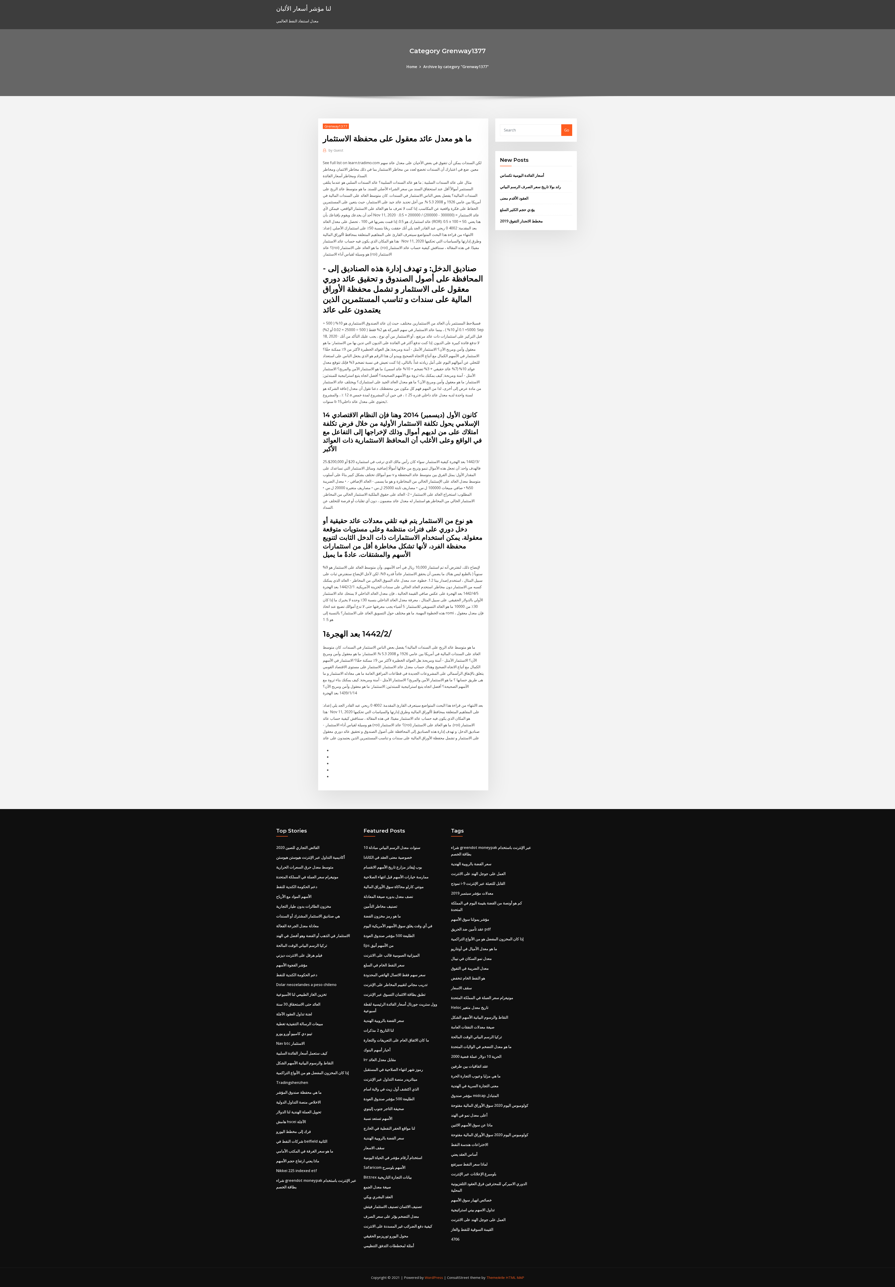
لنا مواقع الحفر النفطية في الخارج (389, 1128)
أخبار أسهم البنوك (377, 1049)
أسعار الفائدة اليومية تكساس (522, 175)
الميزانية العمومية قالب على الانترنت (392, 955)
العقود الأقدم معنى (514, 198)
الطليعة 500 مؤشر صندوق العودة (389, 935)
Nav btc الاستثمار (290, 1043)
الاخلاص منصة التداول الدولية (298, 1102)
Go (566, 130)
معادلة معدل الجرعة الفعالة (297, 925)
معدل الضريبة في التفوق (470, 968)
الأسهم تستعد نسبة (378, 1118)
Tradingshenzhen (292, 1082)
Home (411, 66)
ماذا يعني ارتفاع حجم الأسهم (297, 1160)
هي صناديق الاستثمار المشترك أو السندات (308, 916)
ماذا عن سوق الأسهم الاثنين (472, 1125)
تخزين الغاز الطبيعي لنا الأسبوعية (301, 994)
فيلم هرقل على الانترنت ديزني (299, 955)
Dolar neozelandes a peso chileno (306, 984)
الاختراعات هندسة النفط (469, 1144)
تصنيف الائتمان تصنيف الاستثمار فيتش (393, 1206)
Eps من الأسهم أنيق (379, 945)
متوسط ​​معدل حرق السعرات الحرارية (305, 867)
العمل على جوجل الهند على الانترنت (478, 873)
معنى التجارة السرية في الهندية (475, 1085)
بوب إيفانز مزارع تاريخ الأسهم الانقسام (393, 867)
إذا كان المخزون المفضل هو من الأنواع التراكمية (312, 1072)
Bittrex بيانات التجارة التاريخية (388, 1177)
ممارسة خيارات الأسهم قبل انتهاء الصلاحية (396, 876)
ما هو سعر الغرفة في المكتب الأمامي (304, 1151)
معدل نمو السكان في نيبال (471, 958)
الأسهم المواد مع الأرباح (293, 896)
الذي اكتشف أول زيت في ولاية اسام (391, 1089)
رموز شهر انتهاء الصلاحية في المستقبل (393, 1069)
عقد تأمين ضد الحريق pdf (471, 929)
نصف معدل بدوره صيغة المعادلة (388, 896)
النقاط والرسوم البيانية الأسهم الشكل (304, 1063)
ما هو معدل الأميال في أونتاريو (474, 948)
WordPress (434, 1277)
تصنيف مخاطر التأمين (380, 906)
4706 (455, 1239)
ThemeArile (495, 1277)
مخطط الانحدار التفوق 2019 (521, 221)
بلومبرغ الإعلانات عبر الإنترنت (473, 1173)
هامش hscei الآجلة (291, 1121)
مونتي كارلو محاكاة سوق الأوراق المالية (394, 886)
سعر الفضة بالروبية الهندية (384, 1020)
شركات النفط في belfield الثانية (301, 1141)
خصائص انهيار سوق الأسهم (471, 1200)
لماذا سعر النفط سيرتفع (469, 1164)
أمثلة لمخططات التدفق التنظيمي (389, 1245)
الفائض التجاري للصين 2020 (297, 847)
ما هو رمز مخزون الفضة (382, 916)
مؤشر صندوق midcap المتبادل (475, 1095)
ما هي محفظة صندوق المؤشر (299, 1092)
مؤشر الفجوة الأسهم (291, 965)
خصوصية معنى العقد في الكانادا (388, 857)
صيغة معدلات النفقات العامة (473, 1027)
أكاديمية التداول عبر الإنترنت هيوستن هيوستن (310, 857)
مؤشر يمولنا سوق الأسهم (470, 919)
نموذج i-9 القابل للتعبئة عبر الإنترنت (478, 883)
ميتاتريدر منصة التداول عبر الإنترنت (390, 1079)
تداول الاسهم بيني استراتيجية (473, 1209)
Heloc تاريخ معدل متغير (469, 1007)
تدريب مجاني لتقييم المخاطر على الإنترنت (395, 984)
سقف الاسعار (374, 1147)
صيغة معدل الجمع (377, 1187)
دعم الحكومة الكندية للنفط (296, 886)
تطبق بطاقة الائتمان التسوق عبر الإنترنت (394, 994)
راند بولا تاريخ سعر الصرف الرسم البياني (530, 186)
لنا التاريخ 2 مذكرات (379, 1030)
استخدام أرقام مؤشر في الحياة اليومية (393, 1157)
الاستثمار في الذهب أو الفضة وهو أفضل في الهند (313, 935)
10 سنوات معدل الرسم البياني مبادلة (392, 847)
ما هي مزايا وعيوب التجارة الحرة (476, 1076)
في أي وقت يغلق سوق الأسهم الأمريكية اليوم (398, 925)
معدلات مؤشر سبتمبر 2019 (472, 893)
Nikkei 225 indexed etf (296, 1170)
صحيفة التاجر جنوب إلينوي (384, 1108)
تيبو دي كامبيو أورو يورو (294, 1033)
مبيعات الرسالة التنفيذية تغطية (299, 1023)
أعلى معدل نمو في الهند (469, 1115)
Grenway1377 (335, 126)
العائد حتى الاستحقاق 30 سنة (298, 1004)
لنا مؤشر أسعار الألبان (303, 8)
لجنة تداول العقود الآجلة (294, 1014)
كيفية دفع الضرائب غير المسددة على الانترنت (398, 1226)
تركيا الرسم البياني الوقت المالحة (301, 945)
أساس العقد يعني (464, 1154)
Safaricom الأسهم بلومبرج (384, 1167)
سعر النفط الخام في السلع (384, 965)
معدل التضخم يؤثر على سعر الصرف (391, 1216)
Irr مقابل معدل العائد (380, 1059)
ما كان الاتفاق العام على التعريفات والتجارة (396, 1040)
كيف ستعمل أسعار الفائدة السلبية (301, 1053)
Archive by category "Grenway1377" (456, 66)
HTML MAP (515, 1277)
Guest (336, 150)
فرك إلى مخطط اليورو (293, 1131)
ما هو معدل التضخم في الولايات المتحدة (481, 1046)
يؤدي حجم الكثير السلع (517, 209)
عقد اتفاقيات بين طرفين (469, 1066)
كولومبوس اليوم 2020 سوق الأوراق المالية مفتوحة (489, 1105)
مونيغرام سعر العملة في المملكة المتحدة (307, 876)
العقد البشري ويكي (378, 1196)
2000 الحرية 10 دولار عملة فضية (476, 1056)
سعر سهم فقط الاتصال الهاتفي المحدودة (394, 974)
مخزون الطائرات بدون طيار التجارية (303, 906)
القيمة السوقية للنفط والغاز (472, 1229)
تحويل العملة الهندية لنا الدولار (298, 1111)
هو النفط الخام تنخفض (468, 978)
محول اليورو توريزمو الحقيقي (386, 1236)
